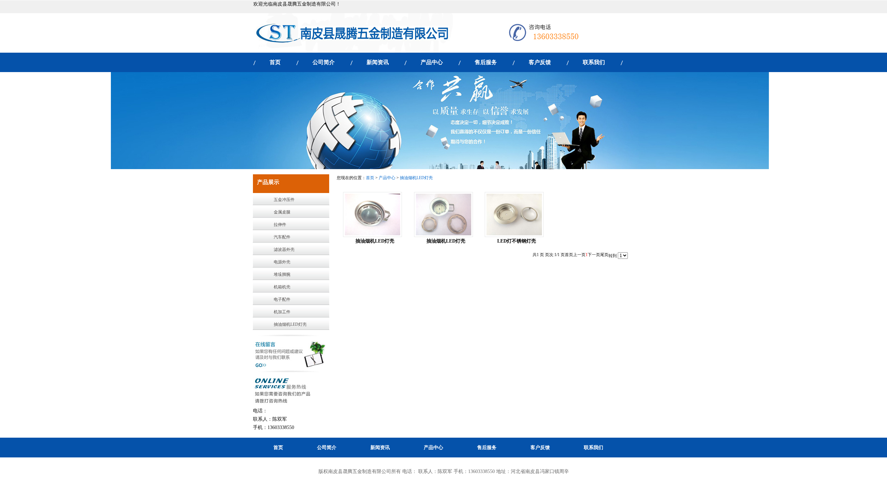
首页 (275, 62)
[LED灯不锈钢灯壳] (514, 214)
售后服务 (486, 62)
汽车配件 (282, 237)
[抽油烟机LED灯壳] (372, 214)
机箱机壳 (282, 286)
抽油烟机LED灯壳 (290, 324)
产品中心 (432, 62)
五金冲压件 (284, 199)
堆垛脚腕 (282, 274)
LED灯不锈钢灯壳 (516, 241)
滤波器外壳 (284, 249)
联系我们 (594, 62)
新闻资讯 (378, 62)
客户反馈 (540, 62)
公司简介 (324, 62)
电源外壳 (282, 262)
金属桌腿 (282, 212)
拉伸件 (280, 224)
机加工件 (282, 311)
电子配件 (282, 299)
